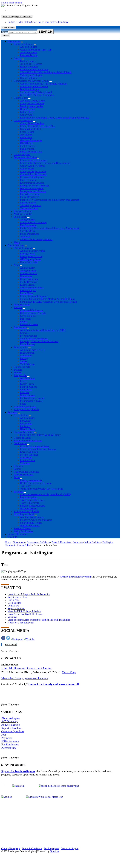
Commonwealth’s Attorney (33, 222)
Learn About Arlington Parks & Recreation (29, 594)
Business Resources (17, 534)
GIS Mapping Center (30, 259)
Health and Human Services (28, 440)
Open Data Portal (28, 262)
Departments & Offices (25, 157)
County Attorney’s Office (32, 165)
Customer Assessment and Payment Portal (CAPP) (45, 494)
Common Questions (12, 731)
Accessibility (8, 747)
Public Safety (20, 216)
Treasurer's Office (29, 208)
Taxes (17, 477)
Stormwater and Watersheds (34, 338)
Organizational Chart (30, 129)
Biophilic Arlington (29, 89)
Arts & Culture (27, 378)
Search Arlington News (31, 287)
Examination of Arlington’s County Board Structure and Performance (54, 117)
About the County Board (32, 100)
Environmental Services (32, 182)
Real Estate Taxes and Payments (36, 483)
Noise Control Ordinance (26, 471)
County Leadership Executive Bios (37, 126)
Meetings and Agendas (31, 106)
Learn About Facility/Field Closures (25, 614)
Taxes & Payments (29, 503)
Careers (17, 58)
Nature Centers (27, 395)
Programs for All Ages (31, 401)
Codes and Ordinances (31, 310)
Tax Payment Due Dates (32, 500)
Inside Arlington (28, 290)
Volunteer (25, 236)
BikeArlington (27, 352)
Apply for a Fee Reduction (21, 622)
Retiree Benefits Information (34, 69)
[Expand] (35, 44)
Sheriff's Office (27, 231)
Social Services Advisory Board (36, 92)
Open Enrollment (28, 78)
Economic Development (32, 177)
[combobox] (17, 16)
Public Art (25, 426)
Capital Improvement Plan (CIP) (36, 49)
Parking (24, 358)
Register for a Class (17, 597)
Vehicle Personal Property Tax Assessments (41, 488)
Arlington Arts (27, 418)
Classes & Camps (22, 437)
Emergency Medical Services (34, 185)
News (17, 265)
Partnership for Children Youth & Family (40, 435)
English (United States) (38, 10)
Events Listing (27, 284)
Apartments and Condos (32, 517)
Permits (24, 321)
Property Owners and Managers (36, 520)
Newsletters (26, 276)
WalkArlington (27, 364)
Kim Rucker (26, 137)
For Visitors (26, 423)
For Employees (10, 744)
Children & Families (24, 432)
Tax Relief (25, 486)
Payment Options (28, 497)
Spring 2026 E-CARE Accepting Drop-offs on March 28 (48, 301)
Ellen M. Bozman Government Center (26, 668)
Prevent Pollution (28, 335)
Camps (23, 381)
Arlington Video (28, 270)
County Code (27, 114)
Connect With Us (28, 273)
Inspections (25, 318)
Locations (78, 542)
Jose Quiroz (26, 134)
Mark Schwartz (27, 146)
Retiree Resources (29, 66)
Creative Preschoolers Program (75, 576)
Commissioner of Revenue (33, 160)
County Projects (22, 154)
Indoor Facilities (92, 542)
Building (18, 307)
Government (19, 542)
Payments (18, 491)
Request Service (10, 724)
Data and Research (23, 248)
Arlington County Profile (32, 250)
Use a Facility (14, 602)
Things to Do (20, 375)
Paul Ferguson (27, 148)
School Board (27, 131)
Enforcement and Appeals (33, 313)
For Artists (25, 420)
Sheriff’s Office (28, 202)
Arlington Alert (27, 219)
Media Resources (28, 282)
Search (4, 32)
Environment (20, 327)
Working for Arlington (31, 75)
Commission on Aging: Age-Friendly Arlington (43, 83)
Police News (26, 293)
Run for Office (27, 460)
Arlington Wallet (28, 52)
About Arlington (16, 245)
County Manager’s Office (33, 171)
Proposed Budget (28, 55)
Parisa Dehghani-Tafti (31, 151)
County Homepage (10, 848)
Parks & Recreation (30, 194)
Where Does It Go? (30, 525)
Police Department (29, 197)
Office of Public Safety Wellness (36, 239)
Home (8, 542)
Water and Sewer (28, 508)
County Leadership (23, 120)
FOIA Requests (10, 741)
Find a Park (26, 389)
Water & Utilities (22, 528)
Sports (23, 403)
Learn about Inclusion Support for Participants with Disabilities (39, 619)
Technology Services (30, 205)
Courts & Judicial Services (33, 174)
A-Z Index (13, 537)
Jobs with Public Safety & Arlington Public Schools (46, 72)
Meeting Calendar (23, 214)
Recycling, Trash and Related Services (39, 341)
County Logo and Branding (34, 296)
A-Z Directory (9, 721)
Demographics (27, 253)
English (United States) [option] (38, 22)
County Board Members (32, 103)
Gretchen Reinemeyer (31, 140)
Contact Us (13, 605)
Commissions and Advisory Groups (31, 80)
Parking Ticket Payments (32, 505)
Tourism (18, 372)
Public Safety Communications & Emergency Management (49, 199)
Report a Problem (16, 608)
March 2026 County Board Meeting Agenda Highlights (47, 299)
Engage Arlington (23, 211)
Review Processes (29, 324)
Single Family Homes (31, 522)
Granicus (54, 851)
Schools (18, 369)
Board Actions (27, 109)
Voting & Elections (23, 531)
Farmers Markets (28, 386)
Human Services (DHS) (32, 188)
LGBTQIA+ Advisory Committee (37, 95)
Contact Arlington (69, 848)
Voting (17, 242)
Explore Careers (28, 61)
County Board (21, 97)
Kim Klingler (26, 143)
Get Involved (26, 112)
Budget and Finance (24, 44)
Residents (12, 412)
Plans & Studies (22, 304)
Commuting (26, 355)
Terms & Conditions (32, 848)
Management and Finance (33, 191)
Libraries (24, 392)
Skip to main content (11, 2)
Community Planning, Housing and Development (44, 163)
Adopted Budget (28, 46)
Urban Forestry (27, 344)
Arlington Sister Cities (25, 406)
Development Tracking (31, 256)
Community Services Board (34, 86)
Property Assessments (31, 480)
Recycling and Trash (24, 514)
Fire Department (28, 180)
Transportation (21, 347)
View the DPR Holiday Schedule (24, 611)
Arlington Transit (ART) (32, 350)
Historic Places (27, 429)
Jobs (3, 734)
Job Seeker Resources (31, 63)
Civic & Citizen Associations (34, 446)
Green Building (28, 316)
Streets (23, 361)
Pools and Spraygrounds (32, 398)
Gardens (24, 333)
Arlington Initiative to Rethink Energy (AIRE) (43, 330)
